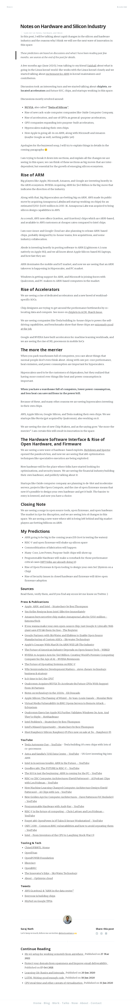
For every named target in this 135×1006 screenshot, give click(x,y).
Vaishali (92, 65)
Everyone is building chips (40, 895)
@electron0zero (66, 933)
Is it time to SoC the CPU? (39, 678)
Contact (96, 1003)
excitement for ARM (57, 73)
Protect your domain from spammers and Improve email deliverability (66, 963)
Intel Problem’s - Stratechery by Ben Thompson (52, 721)
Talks (65, 1003)
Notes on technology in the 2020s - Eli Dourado (52, 692)
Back (10, 7)
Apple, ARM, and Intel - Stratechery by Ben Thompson (56, 606)
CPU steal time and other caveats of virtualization (54, 982)
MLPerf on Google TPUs (38, 901)
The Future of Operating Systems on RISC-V (50, 664)
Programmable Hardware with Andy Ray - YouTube (54, 806)
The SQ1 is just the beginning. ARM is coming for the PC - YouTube (63, 773)
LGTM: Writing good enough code (44, 977)
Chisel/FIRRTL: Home (37, 847)
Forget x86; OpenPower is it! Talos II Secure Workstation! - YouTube (64, 820)
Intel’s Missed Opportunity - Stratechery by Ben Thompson (59, 726)
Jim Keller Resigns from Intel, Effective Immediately (55, 611)
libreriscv (30, 862)
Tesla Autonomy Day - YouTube (43, 744)
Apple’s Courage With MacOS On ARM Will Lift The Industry (59, 644)
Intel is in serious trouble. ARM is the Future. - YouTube (57, 763)
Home (37, 1003)
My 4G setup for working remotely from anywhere (54, 954)
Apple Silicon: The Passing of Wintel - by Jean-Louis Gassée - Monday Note (68, 698)
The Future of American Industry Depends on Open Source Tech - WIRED (67, 649)
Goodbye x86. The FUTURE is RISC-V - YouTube (52, 768)
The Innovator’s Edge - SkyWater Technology (51, 873)
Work (55, 1003)
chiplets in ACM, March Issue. (85, 312)
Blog (47, 1003)
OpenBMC (31, 868)
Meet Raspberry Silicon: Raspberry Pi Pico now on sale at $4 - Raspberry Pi (68, 732)
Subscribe (122, 7)
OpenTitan (31, 852)
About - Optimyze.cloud (39, 878)
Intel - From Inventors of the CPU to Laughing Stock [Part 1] (59, 835)
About (84, 1003)
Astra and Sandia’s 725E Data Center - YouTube (52, 753)
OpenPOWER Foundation (39, 857)
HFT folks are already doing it (58, 562)
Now (74, 1003)
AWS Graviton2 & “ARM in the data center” (49, 890)
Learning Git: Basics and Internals (45, 972)
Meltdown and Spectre (97, 449)
